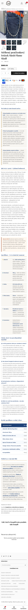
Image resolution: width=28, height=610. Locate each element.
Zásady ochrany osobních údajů (10, 578)
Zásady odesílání (6, 572)
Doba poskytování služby (19, 580)
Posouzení (22, 583)
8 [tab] (22, 37)
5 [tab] (15, 37)
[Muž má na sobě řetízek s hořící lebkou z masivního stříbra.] (14, 25)
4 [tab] (13, 37)
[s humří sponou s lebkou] (14, 47)
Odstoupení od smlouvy (8, 594)
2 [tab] (8, 37)
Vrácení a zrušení (6, 597)
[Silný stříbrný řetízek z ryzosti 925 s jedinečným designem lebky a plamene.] (19, 42)
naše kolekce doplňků (14, 487)
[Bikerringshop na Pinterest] (6, 556)
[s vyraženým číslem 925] (8, 47)
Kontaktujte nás (6, 583)
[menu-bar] (3, 3)
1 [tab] (6, 37)
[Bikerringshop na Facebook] (2, 556)
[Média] (25, 13)
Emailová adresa (6, 565)
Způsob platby (5, 580)
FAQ (16, 591)
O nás (14, 583)
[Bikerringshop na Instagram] (8, 556)
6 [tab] (17, 37)
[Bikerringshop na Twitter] (4, 556)
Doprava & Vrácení (6, 504)
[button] (2, 73)
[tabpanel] (14, 25)
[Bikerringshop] (8, 3)
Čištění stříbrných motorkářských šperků (13, 589)
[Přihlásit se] (22, 3)
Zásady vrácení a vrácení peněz (10, 575)
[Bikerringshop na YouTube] (10, 556)
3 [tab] (10, 37)
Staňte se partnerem (7, 591)
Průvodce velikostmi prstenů (9, 586)
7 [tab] (20, 37)
